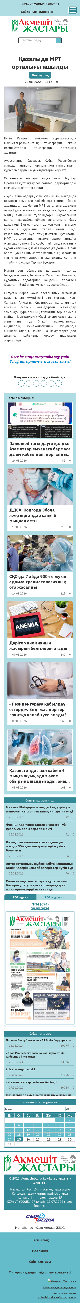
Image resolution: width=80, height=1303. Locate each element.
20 (38, 1135)
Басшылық (40, 1240)
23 (70, 1135)
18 (19, 1135)
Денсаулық (40, 75)
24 (10, 1139)
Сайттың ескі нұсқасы (59, 1287)
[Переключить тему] (57, 11)
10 (10, 1130)
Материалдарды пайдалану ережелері (40, 1272)
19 (28, 1135)
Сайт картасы (40, 1262)
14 (49, 1130)
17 (10, 1135)
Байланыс (29, 12)
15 (60, 1130)
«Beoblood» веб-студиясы (57, 1297)
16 (70, 1130)
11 (19, 1130)
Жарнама (46, 12)
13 (38, 1130)
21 (49, 1135)
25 (19, 1139)
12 (28, 1130)
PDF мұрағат (55, 897)
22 (60, 1135)
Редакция (40, 1251)
